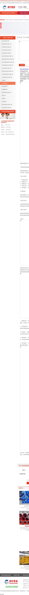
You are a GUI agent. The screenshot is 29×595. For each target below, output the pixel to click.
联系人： (24, 470)
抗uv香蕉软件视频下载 (6, 68)
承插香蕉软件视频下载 (6, 92)
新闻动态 (4, 16)
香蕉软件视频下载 (9, 19)
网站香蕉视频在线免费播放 (8, 13)
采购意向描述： (22, 473)
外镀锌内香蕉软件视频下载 (7, 71)
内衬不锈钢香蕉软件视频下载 (8, 62)
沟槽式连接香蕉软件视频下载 (8, 59)
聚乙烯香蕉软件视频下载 (7, 104)
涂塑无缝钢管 (4, 86)
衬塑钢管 (4, 80)
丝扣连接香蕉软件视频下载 (7, 65)
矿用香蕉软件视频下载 (6, 47)
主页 (24, 37)
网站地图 (2, 594)
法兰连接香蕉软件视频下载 (7, 74)
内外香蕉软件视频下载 (6, 107)
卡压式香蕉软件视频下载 (7, 77)
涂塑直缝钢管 (4, 83)
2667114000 (7, 124)
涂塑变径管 (4, 101)
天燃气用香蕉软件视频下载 (7, 56)
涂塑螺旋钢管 (4, 89)
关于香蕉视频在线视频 (16, 16)
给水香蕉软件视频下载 (6, 50)
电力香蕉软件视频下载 (6, 53)
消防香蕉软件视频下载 (18, 19)
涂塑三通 (4, 95)
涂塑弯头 (4, 98)
